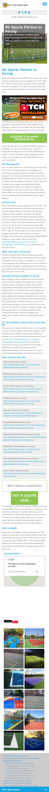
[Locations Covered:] (3, 4)
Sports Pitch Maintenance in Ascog (17, 781)
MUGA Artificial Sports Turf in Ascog (19, 778)
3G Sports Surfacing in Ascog (17, 768)
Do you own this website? (17, 572)
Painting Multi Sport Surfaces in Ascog (20, 776)
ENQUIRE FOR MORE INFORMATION (24, 138)
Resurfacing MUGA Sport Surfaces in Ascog (20, 786)
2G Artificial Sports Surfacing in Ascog (20, 766)
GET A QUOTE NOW (24, 498)
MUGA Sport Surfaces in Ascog (15, 756)
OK (37, 572)
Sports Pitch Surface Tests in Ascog (17, 783)
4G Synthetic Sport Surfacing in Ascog (20, 771)
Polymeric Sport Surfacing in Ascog (19, 763)
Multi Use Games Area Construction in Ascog (21, 758)
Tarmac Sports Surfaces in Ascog (18, 773)
